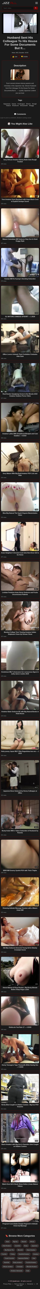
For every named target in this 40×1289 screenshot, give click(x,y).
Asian (7, 1241)
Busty (26, 1246)
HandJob (6, 1262)
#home (28, 104)
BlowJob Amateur (32, 1266)
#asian (14, 104)
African (32, 1241)
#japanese (7, 104)
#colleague (21, 104)
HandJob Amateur (24, 1254)
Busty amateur (17, 1262)
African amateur (8, 1266)
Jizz (9, 3)
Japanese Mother (23, 1258)
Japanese (34, 1246)
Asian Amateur (31, 1250)
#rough (34, 104)
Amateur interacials (16, 1270)
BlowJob (20, 1250)
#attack (8, 105)
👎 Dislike (24, 56)
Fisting (13, 1254)
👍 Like (14, 56)
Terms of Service (19, 1284)
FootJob (4, 1254)
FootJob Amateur (31, 1262)
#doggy (31, 105)
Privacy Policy (7, 1284)
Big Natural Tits (9, 1250)
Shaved (24, 1241)
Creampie (20, 1266)
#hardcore (15, 105)
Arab (27, 1270)
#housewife (24, 105)
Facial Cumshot (9, 1258)
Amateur (35, 1254)
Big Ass (15, 1241)
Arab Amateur (7, 1246)
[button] (36, 3)
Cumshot (17, 1246)
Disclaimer (30, 1284)
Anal (34, 1258)
